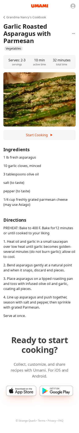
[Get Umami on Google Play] (56, 391)
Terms (41, 420)
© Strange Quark (26, 420)
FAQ (60, 420)
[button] (13, 48)
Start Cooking (37, 135)
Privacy (52, 420)
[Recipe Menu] (73, 33)
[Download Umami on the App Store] (21, 391)
